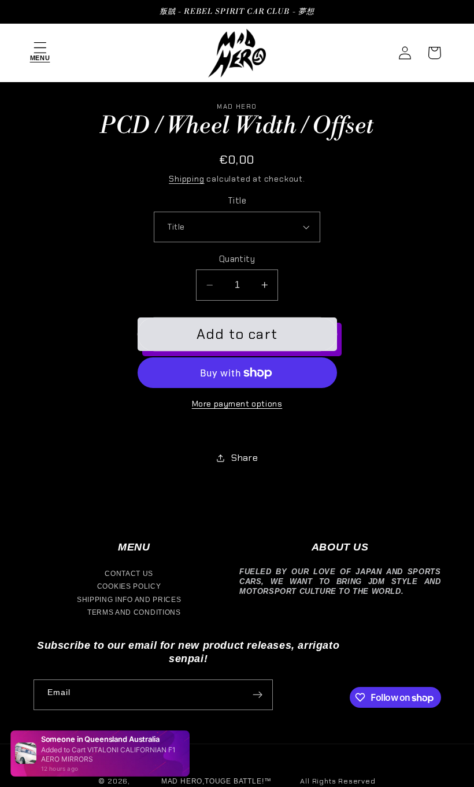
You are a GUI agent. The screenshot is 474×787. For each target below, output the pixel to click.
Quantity (237, 259)
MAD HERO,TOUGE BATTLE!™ (216, 781)
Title (237, 200)
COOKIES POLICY (129, 586)
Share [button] (244, 458)
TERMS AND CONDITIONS (134, 612)
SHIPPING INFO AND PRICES (129, 600)
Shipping (186, 178)
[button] (40, 53)
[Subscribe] (257, 695)
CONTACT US (129, 574)
